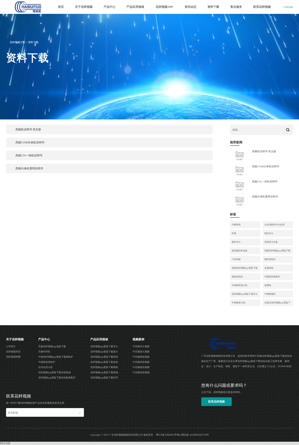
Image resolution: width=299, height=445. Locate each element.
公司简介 (11, 346)
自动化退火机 (45, 367)
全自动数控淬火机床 (274, 224)
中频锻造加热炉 (46, 362)
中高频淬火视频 (141, 346)
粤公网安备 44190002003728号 (193, 435)
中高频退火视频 (141, 351)
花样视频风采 (13, 351)
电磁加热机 (237, 276)
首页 (61, 6)
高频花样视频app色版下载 (52, 346)
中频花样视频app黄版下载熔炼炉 (55, 357)
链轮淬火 (268, 233)
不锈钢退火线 (238, 302)
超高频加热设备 (239, 250)
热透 (234, 233)
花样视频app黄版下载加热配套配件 (57, 377)
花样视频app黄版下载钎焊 (104, 377)
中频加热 (236, 224)
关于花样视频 (84, 6)
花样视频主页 (17, 42)
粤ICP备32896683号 (166, 435)
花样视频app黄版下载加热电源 (54, 372)
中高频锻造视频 (141, 367)
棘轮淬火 (236, 242)
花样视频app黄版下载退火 (104, 351)
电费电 (267, 285)
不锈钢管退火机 (239, 285)
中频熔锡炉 (270, 294)
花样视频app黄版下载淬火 (245, 294)
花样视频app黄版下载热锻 (104, 372)
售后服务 (236, 6)
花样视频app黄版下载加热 (104, 362)
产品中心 (109, 6)
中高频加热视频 (141, 372)
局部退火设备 (271, 242)
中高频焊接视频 (141, 362)
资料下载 (213, 6)
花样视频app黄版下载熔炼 (104, 367)
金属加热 (268, 268)
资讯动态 (190, 6)
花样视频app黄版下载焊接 (104, 357)
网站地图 (5, 443)
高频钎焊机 (44, 351)
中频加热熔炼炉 (272, 276)
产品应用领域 (135, 6)
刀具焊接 (236, 259)
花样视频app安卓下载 (164, 9)
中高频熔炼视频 (141, 357)
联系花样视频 (262, 6)
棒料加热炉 (270, 259)
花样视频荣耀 (13, 357)
